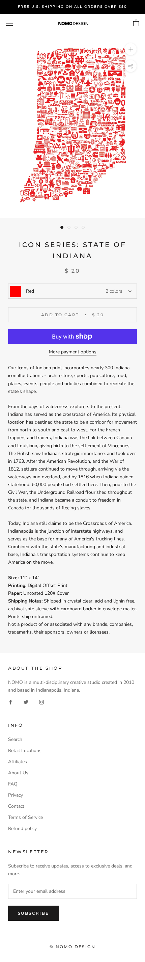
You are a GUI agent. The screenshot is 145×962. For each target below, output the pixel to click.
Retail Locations (24, 750)
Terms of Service (25, 817)
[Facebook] (10, 701)
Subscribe (33, 913)
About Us (18, 773)
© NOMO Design (72, 946)
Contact (16, 806)
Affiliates (17, 761)
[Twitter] (26, 701)
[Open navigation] (9, 23)
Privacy (15, 795)
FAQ (13, 784)
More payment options (72, 352)
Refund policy (22, 828)
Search (15, 739)
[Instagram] (41, 701)
